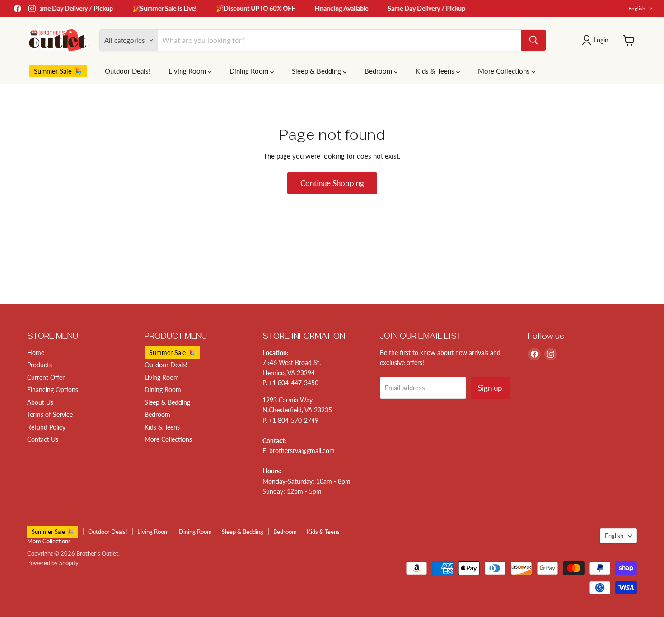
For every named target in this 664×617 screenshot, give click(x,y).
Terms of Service (50, 414)
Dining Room (249, 71)
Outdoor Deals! (127, 71)
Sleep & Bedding (317, 71)
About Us (40, 402)
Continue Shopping (332, 183)
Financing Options (52, 389)
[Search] (533, 40)
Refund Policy (46, 427)
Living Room (188, 71)
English (636, 8)
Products (39, 365)
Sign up (490, 388)
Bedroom (379, 71)
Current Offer (46, 377)
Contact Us (42, 439)
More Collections (505, 71)
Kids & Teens (436, 71)
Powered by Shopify (53, 562)
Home (35, 352)
